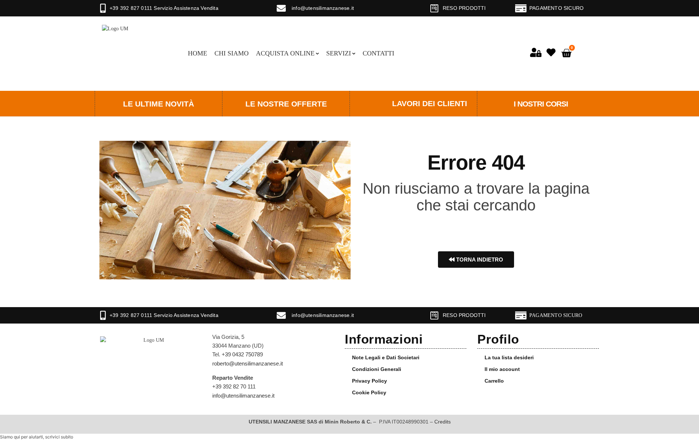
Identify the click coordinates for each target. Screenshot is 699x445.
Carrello (494, 381)
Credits (442, 422)
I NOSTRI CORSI (541, 104)
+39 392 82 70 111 (234, 386)
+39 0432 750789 (242, 354)
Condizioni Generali (376, 369)
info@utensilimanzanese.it (323, 8)
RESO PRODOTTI (464, 8)
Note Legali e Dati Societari (385, 357)
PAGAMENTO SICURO (556, 8)
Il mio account (502, 369)
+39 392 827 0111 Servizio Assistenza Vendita (164, 8)
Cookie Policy (369, 392)
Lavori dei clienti (429, 103)
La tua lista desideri (509, 357)
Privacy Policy (369, 381)
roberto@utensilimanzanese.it (247, 363)
